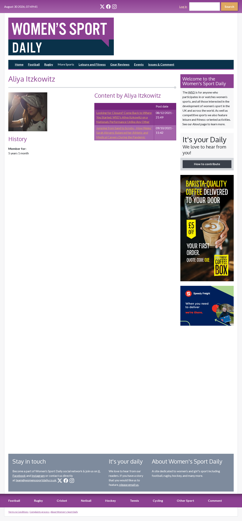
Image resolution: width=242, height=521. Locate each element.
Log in (183, 6)
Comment (215, 500)
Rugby (48, 64)
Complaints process (39, 511)
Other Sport (185, 500)
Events (139, 64)
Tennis (134, 500)
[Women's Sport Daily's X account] (102, 6)
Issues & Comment (161, 64)
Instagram (38, 475)
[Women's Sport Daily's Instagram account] (114, 6)
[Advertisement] (207, 387)
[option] (207, 228)
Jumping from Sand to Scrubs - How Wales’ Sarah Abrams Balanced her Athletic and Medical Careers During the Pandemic (124, 132)
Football (34, 64)
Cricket (62, 500)
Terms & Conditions (18, 511)
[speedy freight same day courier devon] (207, 306)
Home (19, 64)
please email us (129, 484)
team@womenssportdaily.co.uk (36, 480)
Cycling (158, 500)
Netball (86, 500)
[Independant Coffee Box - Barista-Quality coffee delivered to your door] (207, 228)
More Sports (66, 64)
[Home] (63, 36)
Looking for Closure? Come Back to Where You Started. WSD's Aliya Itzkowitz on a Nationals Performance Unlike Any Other (124, 117)
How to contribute (207, 164)
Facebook (19, 475)
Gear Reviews (120, 64)
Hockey (110, 500)
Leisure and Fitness (92, 64)
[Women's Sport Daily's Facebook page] (108, 6)
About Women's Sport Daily (64, 511)
